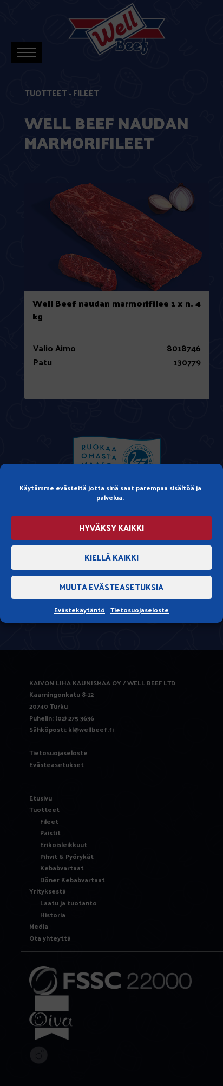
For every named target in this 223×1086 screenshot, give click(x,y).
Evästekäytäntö (79, 610)
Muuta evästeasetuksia (111, 586)
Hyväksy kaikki (111, 527)
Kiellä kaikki (111, 557)
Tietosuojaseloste (139, 610)
